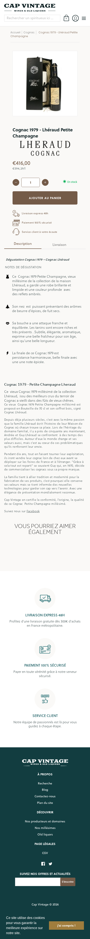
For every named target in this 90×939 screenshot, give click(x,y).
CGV (45, 853)
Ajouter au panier (45, 198)
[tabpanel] (45, 383)
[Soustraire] (16, 182)
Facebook (33, 511)
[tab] (22, 245)
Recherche (45, 783)
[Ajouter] (45, 182)
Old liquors (45, 834)
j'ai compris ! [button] (66, 925)
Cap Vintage (40, 904)
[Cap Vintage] (45, 8)
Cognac (29, 32)
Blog (45, 790)
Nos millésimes (45, 828)
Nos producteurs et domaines (45, 821)
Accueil (15, 32)
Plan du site (45, 803)
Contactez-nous (45, 796)
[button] (22, 933)
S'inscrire (68, 882)
